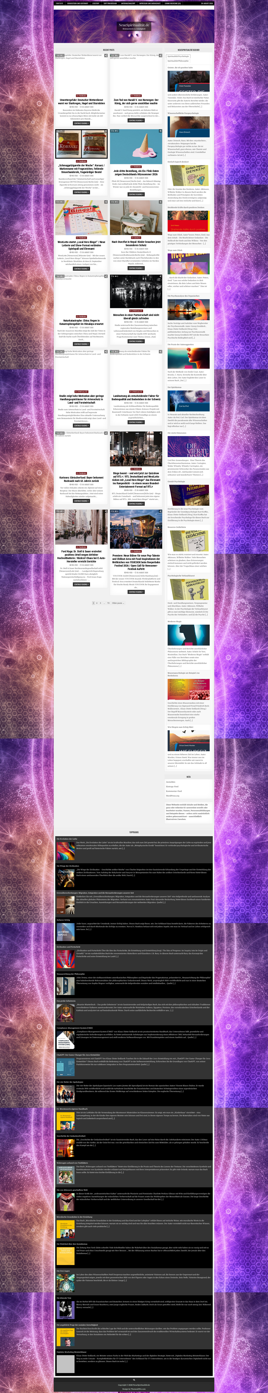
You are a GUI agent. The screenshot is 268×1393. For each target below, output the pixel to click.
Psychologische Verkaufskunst (181, 481)
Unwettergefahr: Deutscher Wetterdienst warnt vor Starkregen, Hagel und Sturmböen (81, 101)
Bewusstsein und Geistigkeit (77, 3)
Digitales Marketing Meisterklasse (71, 1268)
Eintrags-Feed (172, 784)
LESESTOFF (95, 3)
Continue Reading (82, 123)
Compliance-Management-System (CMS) (75, 944)
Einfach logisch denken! (178, 68)
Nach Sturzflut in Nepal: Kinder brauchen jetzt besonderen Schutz (136, 243)
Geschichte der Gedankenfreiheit (71, 1052)
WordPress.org (172, 793)
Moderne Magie (174, 527)
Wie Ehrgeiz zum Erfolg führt (180, 633)
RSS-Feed (75, 107)
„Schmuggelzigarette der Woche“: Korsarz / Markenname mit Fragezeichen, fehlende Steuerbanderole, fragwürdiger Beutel (81, 169)
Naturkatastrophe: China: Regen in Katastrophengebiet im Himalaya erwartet (81, 322)
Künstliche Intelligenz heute (69, 1295)
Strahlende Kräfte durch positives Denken (186, 113)
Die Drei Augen (63, 1187)
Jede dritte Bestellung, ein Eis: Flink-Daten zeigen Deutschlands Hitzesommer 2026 (136, 172)
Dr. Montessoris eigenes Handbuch (72, 1025)
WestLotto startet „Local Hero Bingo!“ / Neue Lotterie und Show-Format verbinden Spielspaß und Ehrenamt (81, 245)
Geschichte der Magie (177, 679)
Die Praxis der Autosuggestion (181, 250)
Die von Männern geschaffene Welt (72, 1106)
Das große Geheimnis (66, 917)
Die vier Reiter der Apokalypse (70, 998)
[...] (201, 107)
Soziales (137, 237)
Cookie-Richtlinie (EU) (173, 3)
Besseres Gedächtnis (177, 433)
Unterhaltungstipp (128, 3)
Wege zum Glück (175, 156)
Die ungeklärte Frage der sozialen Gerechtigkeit (77, 1241)
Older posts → (118, 603)
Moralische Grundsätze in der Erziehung (74, 1133)
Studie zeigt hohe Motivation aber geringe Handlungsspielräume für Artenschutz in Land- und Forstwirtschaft (81, 399)
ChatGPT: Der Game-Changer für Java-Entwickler (78, 971)
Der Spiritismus (174, 293)
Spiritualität (137, 311)
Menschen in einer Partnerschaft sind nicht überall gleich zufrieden (136, 316)
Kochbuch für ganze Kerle (68, 1322)
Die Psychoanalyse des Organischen (183, 202)
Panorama (82, 95)
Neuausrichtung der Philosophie (71, 890)
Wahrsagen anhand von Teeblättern (72, 1079)
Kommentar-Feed (174, 788)
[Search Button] (134, 1377)
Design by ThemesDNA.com (134, 1386)
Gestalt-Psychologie (176, 387)
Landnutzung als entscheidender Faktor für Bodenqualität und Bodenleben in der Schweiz (136, 397)
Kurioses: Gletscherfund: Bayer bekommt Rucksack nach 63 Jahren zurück (81, 479)
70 (108, 603)
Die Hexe (171, 724)
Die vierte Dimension (177, 339)
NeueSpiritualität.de (134, 24)
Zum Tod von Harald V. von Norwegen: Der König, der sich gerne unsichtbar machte (136, 101)
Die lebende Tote (64, 1214)
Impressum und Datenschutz (150, 3)
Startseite (59, 3)
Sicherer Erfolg (63, 836)
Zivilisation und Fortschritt (68, 863)
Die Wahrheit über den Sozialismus (72, 1160)
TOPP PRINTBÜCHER (110, 3)
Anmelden (170, 779)
